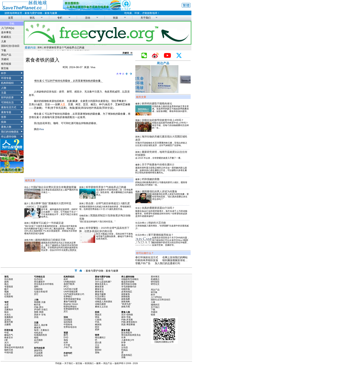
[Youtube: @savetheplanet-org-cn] (169, 57)
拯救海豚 (125, 299)
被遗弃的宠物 (127, 281)
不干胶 (67, 345)
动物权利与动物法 (130, 279)
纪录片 (7, 294)
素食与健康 (51, 13)
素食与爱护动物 (33, 13)
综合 (39, 47)
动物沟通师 (100, 304)
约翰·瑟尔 (38, 307)
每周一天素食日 (41, 330)
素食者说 (99, 291)
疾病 (3, 121)
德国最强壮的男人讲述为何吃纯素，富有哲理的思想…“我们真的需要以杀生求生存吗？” (170, 196)
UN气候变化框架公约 (74, 294)
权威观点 (6, 36)
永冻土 (7, 314)
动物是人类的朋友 (103, 301)
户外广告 (68, 347)
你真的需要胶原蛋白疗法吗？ (158, 207)
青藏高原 (8, 317)
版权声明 (119, 363)
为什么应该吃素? (103, 281)
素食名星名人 (101, 284)
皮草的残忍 (126, 291)
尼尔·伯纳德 (127, 314)
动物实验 (83, 215)
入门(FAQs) (7, 28)
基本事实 (6, 32)
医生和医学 (126, 332)
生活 (137, 208)
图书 (66, 335)
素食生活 (99, 289)
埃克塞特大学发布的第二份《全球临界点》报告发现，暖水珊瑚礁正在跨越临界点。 (114, 192)
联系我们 (89, 363)
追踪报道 (68, 322)
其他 (36, 317)
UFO (36, 342)
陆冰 (6, 312)
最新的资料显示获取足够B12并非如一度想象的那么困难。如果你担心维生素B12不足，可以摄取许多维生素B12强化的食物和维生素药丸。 (161, 170)
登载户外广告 (142, 263)
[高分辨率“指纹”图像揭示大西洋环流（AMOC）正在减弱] (32, 217)
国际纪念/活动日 (10, 45)
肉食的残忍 (126, 355)
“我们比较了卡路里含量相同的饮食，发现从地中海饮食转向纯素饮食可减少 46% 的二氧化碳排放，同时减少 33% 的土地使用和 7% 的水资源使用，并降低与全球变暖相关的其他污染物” (50, 230)
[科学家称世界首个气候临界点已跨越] (87, 197)
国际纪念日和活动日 (160, 299)
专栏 (59, 17)
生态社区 (38, 279)
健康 (137, 103)
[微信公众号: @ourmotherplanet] (145, 57)
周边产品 (6, 54)
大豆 (62, 104)
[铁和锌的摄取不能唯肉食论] (143, 114)
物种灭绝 (8, 350)
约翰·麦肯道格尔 (129, 322)
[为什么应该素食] (12, 149)
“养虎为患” (126, 304)
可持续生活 (7, 102)
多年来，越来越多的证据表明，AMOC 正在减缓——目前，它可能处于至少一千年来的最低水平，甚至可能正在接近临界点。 (59, 213)
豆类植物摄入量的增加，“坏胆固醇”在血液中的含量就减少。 (162, 227)
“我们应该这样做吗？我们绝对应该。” (97, 221)
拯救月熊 (28, 240)
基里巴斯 (8, 322)
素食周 (37, 327)
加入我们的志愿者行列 (167, 263)
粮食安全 (8, 337)
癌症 (97, 327)
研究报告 (155, 281)
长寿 (123, 337)
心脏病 (98, 319)
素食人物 (6, 126)
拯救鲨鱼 (125, 294)
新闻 (26, 223)
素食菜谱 (99, 286)
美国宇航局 (69, 284)
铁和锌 (98, 350)
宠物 (97, 352)
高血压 (98, 314)
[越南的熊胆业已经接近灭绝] (32, 250)
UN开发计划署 (71, 289)
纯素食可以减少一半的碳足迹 (47, 222)
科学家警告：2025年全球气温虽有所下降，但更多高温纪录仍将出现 (104, 229)
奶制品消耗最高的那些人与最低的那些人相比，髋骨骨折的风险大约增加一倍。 (161, 183)
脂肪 (97, 347)
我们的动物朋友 (10, 131)
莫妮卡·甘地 (40, 314)
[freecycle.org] (107, 43)
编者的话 (155, 304)
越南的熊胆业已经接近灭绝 (50, 239)
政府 (66, 279)
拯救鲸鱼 (125, 296)
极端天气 (8, 335)
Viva (41, 129)
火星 (6, 304)
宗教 (123, 357)
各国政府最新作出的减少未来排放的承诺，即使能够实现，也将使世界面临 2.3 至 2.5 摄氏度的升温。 (105, 207)
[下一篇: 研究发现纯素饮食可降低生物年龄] (131, 75)
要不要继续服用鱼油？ (161, 234)
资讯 (32, 17)
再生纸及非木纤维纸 (44, 284)
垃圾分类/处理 (41, 291)
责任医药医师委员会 (131, 335)
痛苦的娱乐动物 (128, 284)
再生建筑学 (39, 281)
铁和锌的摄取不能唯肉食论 (157, 103)
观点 (6, 284)
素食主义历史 (101, 306)
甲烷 (6, 332)
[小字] (123, 75)
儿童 (3, 41)
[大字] (117, 75)
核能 (36, 337)
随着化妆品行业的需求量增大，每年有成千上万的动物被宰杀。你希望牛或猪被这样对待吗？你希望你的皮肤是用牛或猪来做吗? (161, 213)
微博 (98, 363)
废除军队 (38, 350)
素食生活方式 (8, 107)
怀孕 (123, 342)
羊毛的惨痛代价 (128, 286)
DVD (66, 337)
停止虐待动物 (8, 136)
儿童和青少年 (127, 340)
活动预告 (68, 319)
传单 (66, 342)
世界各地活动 (70, 327)
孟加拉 (7, 319)
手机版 (58, 363)
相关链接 (6, 63)
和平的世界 (7, 97)
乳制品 (124, 350)
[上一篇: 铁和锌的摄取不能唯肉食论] (127, 75)
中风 (97, 322)
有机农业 (38, 332)
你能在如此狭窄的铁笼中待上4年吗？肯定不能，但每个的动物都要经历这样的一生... (170, 125)
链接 (153, 314)
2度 (6, 340)
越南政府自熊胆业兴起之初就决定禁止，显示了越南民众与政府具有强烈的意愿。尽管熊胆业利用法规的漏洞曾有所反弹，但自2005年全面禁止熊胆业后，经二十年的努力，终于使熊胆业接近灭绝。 (59, 248)
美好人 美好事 (41, 325)
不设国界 (38, 353)
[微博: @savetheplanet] (157, 57)
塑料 (36, 286)
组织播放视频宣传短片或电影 (178, 260)
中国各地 (68, 324)
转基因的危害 (40, 335)
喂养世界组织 (70, 306)
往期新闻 (8, 296)
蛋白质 (98, 342)
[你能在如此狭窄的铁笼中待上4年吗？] (143, 130)
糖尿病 (98, 324)
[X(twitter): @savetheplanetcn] (180, 57)
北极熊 (7, 324)
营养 (3, 117)
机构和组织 (7, 82)
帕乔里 (37, 304)
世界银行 (68, 296)
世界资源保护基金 (72, 299)
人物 (3, 87)
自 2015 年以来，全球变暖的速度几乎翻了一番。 (159, 158)
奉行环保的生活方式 (146, 257)
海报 (66, 340)
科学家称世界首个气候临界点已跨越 (106, 187)
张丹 (66, 355)
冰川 (6, 342)
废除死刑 (38, 355)
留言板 (5, 68)
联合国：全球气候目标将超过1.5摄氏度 (108, 203)
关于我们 (146, 17)
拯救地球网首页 (13, 13)
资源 (115, 17)
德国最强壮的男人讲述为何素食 (159, 191)
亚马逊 (7, 345)
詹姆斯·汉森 (40, 302)
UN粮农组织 (70, 281)
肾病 (97, 317)
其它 (36, 294)
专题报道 (8, 286)
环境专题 (6, 78)
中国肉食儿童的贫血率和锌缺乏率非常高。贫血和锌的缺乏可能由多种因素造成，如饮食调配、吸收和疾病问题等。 (170, 109)
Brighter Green (71, 304)
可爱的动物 (100, 299)
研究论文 (155, 284)
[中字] (120, 75)
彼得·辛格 (126, 317)
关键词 (5, 59)
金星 (6, 307)
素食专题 (6, 112)
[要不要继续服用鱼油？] (143, 245)
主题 (3, 92)
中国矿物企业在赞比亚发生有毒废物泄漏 (66, 47)
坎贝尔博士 (140, 223)
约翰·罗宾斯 (127, 319)
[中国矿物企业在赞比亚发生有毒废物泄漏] (32, 197)
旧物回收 (38, 289)
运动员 (124, 347)
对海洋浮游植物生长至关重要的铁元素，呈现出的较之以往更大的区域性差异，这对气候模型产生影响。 (161, 144)
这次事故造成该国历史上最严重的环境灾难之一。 (59, 191)
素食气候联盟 (70, 301)
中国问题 (8, 352)
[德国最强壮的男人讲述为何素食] (143, 202)
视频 (137, 120)
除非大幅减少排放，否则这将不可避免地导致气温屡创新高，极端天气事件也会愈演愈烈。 (114, 236)
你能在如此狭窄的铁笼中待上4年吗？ (163, 120)
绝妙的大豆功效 (157, 222)
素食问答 (99, 279)
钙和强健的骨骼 (150, 179)
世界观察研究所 (71, 309)
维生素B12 (100, 337)
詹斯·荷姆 (38, 312)
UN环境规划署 (71, 291)
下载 (3, 50)
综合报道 (8, 279)
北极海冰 (8, 309)
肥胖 (97, 329)
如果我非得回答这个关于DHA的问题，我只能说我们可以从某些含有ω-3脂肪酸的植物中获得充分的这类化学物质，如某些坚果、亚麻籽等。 (170, 241)
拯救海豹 (125, 301)
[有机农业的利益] (12, 160)
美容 (123, 345)
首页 (10, 17)
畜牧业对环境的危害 (14, 347)
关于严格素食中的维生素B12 (158, 164)
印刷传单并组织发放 (146, 260)
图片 (26, 203)
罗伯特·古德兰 (41, 309)
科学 (3, 73)
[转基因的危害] (12, 172)
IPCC (66, 286)
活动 (87, 17)
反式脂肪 (38, 340)
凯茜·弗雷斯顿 (128, 324)
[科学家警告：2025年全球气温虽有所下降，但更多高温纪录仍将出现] (87, 242)
